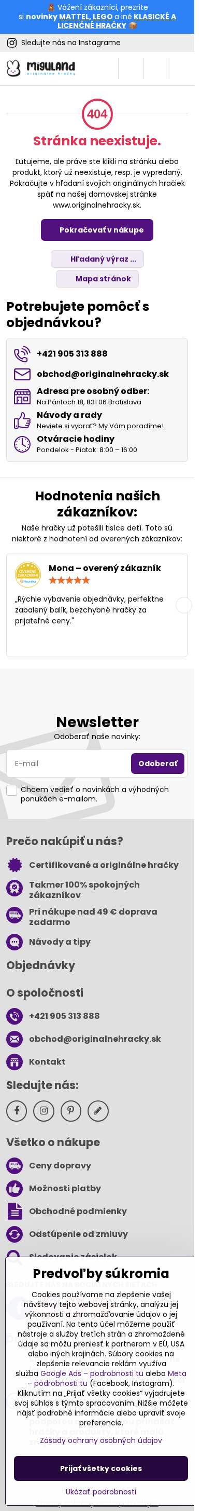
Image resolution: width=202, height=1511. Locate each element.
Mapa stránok (102, 279)
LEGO (103, 16)
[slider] (69, 580)
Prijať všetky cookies (101, 1468)
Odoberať (157, 763)
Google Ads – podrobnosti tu (91, 1373)
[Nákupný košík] (156, 68)
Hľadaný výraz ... (102, 259)
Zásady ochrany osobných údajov (101, 1440)
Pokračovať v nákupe (101, 230)
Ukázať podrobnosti (101, 1492)
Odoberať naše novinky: (97, 736)
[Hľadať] (131, 68)
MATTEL (74, 16)
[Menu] (181, 68)
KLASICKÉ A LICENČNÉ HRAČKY (116, 21)
